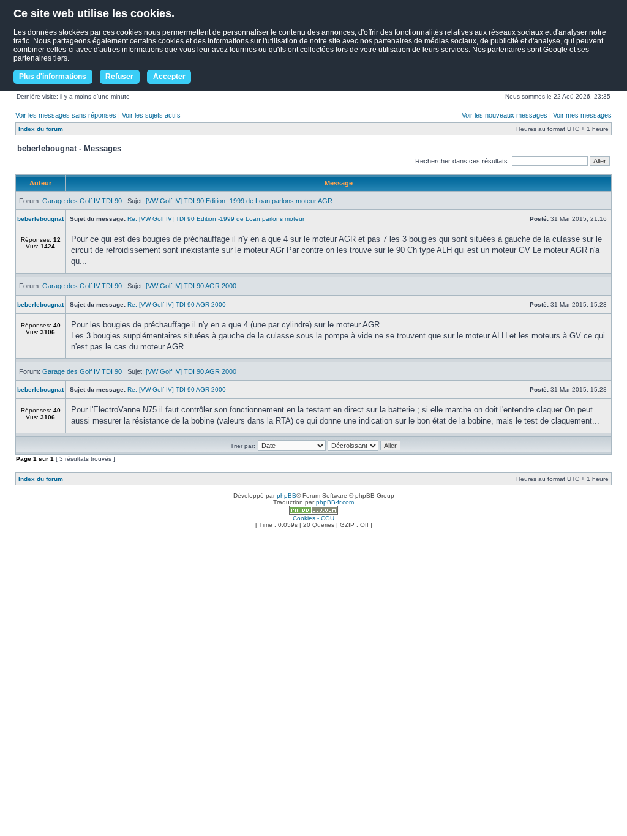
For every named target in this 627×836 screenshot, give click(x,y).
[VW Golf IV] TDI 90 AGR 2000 (191, 285)
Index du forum (40, 128)
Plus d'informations (52, 76)
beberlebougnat (40, 218)
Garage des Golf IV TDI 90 (82, 200)
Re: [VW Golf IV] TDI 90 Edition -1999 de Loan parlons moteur (215, 218)
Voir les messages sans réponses (65, 115)
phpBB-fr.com (335, 502)
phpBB (286, 495)
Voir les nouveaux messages (504, 115)
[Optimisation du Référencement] (313, 512)
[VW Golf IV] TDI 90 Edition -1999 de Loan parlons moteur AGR (239, 200)
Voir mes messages (582, 115)
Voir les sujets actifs (151, 115)
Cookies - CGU (313, 518)
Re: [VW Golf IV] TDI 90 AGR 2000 (176, 304)
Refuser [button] (119, 76)
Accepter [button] (169, 76)
